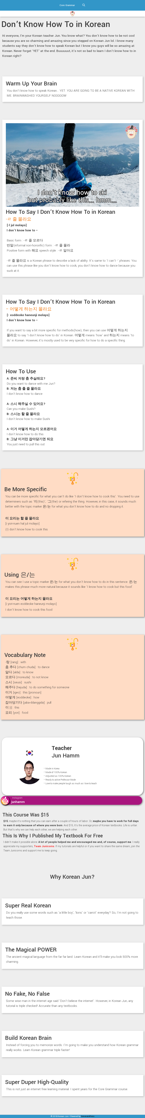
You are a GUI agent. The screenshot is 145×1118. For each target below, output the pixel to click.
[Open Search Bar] (83, 5)
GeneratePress (87, 1116)
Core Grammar (67, 5)
